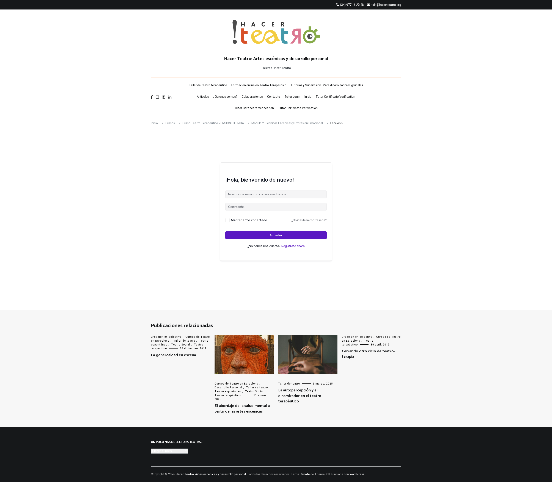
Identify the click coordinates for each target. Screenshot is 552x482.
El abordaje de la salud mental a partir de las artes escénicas (242, 408)
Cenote (305, 474)
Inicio (307, 96)
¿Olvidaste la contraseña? (309, 220)
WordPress (357, 474)
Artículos (203, 96)
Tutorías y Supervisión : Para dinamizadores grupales (327, 85)
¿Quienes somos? (225, 96)
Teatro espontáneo (228, 391)
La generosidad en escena (173, 355)
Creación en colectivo (166, 336)
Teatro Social (180, 344)
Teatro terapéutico (228, 395)
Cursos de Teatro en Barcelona (236, 383)
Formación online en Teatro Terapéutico (258, 85)
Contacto (273, 96)
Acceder (276, 235)
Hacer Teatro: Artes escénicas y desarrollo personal (276, 59)
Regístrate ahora (293, 246)
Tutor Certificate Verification (335, 96)
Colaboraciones (252, 96)
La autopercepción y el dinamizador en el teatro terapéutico (299, 395)
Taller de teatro (184, 340)
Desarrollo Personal (228, 387)
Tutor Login (292, 96)
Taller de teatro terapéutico (208, 85)
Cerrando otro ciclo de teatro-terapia (368, 354)
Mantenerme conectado (249, 220)
